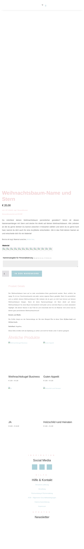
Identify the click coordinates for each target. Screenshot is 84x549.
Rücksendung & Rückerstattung (42, 493)
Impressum (42, 506)
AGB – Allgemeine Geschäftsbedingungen (42, 497)
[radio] (4, 249)
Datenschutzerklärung (42, 502)
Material (5, 246)
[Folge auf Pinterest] (42, 467)
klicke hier (30, 239)
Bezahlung (42, 489)
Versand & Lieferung (42, 485)
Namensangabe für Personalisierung (27, 258)
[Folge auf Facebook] (34, 467)
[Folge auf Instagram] (49, 467)
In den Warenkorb (27, 274)
